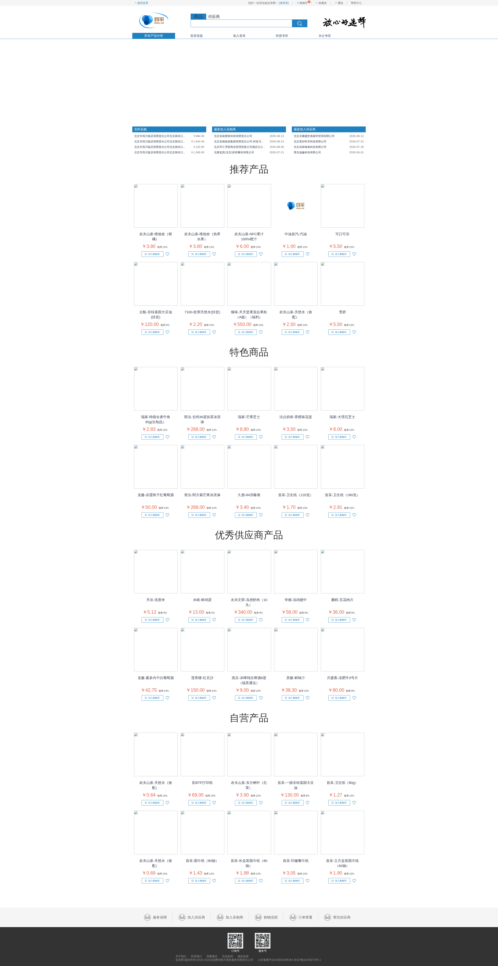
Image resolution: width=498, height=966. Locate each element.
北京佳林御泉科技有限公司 (310, 146)
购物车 (304, 2)
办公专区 (325, 35)
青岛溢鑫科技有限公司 (307, 152)
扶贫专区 (282, 35)
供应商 (214, 16)
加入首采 (239, 35)
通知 (340, 2)
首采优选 (196, 35)
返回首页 (142, 2)
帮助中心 (356, 2)
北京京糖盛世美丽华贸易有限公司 (314, 136)
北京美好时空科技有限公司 (310, 141)
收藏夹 (323, 2)
